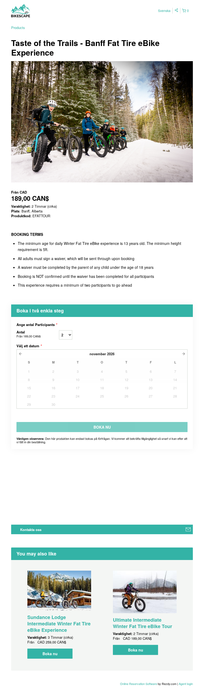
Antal (28, 333)
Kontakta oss (30, 529)
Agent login (186, 684)
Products (18, 27)
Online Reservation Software (138, 684)
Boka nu (50, 653)
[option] (59, 614)
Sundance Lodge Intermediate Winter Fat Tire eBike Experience (59, 623)
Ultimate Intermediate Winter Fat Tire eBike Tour (142, 623)
